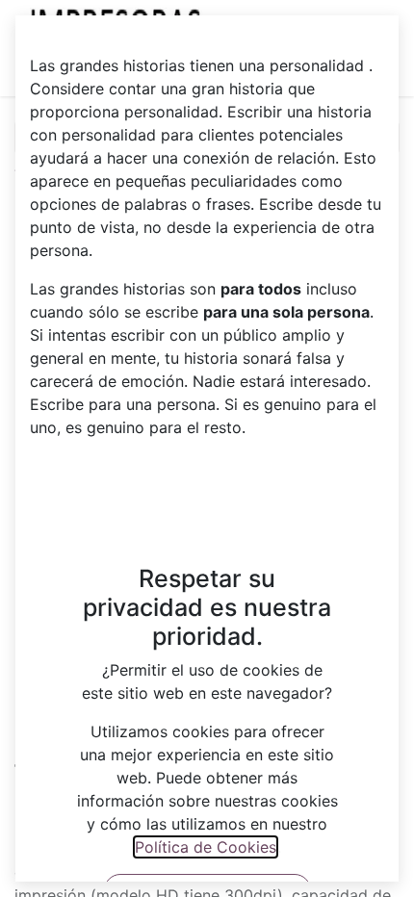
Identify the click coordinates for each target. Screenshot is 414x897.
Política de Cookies (205, 847)
